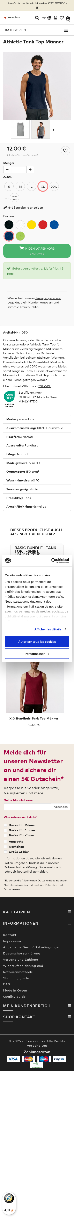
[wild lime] (20, 236)
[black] (9, 224)
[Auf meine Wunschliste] (65, 150)
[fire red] (42, 224)
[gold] (31, 224)
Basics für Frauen (22, 830)
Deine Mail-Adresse (18, 800)
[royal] (54, 224)
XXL (54, 186)
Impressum (12, 941)
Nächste (53, 129)
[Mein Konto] (55, 17)
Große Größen (19, 851)
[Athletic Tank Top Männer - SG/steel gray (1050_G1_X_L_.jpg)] (20, 129)
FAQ (7, 984)
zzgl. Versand (29, 154)
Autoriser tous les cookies (37, 641)
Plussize (14, 197)
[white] (20, 224)
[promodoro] (12, 17)
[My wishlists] (62, 17)
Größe (7, 177)
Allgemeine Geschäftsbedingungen (31, 947)
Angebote (16, 841)
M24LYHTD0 (28, 401)
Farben (8, 216)
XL (43, 186)
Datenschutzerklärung (21, 953)
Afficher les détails (47, 629)
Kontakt (10, 935)
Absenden (61, 806)
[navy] (9, 236)
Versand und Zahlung (20, 959)
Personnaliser (35, 653)
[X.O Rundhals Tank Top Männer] (34, 683)
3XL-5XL (44, 386)
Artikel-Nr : (11, 332)
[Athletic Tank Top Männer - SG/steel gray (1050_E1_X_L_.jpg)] (41, 129)
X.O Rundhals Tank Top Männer (33, 718)
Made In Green (15, 990)
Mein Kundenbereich (27, 1005)
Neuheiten (16, 846)
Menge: (8, 163)
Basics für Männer (22, 825)
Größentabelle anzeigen (25, 207)
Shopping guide (16, 978)
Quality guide (14, 996)
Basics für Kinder (21, 835)
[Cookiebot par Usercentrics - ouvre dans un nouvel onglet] (52, 560)
